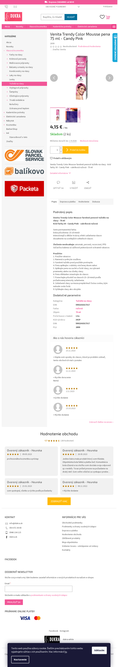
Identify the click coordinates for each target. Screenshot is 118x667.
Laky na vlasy (15, 75)
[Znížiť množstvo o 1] (61, 151)
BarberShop (11, 129)
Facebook (53, 631)
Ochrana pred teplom (19, 108)
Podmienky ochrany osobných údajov (79, 526)
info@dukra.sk (16, 523)
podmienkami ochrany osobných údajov (49, 595)
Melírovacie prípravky (19, 63)
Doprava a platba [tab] (67, 201)
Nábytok (10, 120)
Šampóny (13, 91)
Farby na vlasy (15, 54)
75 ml (78, 312)
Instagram (64, 631)
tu (66, 651)
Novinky (10, 46)
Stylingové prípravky (18, 87)
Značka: (59, 49)
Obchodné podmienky (56, 6)
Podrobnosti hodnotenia (89, 46)
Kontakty (66, 550)
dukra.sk (13, 536)
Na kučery (13, 104)
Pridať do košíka (77, 150)
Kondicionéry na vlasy (19, 71)
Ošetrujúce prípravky (19, 96)
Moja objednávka (70, 542)
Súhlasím (99, 650)
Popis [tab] (54, 201)
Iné (7, 133)
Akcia (8, 42)
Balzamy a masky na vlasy (21, 67)
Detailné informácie (59, 173)
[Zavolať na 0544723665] (9, 6)
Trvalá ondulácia (16, 100)
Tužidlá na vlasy (16, 83)
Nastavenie (20, 659)
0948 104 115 (15, 532)
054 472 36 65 (15, 527)
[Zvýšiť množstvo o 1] (61, 148)
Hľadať (71, 17)
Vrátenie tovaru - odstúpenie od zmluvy (80, 546)
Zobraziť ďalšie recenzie (100, 422)
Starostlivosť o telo (18, 137)
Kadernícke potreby (15, 112)
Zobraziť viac (59, 501)
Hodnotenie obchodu (59, 433)
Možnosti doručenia (89, 141)
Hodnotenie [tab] (84, 201)
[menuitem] (7, 26)
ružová (79, 308)
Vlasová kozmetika (15, 50)
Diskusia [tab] (96, 201)
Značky (9, 141)
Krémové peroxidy (17, 58)
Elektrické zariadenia (16, 116)
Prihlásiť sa (13, 602)
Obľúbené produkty (71, 538)
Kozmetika (11, 125)
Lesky (12, 79)
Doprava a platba (70, 530)
